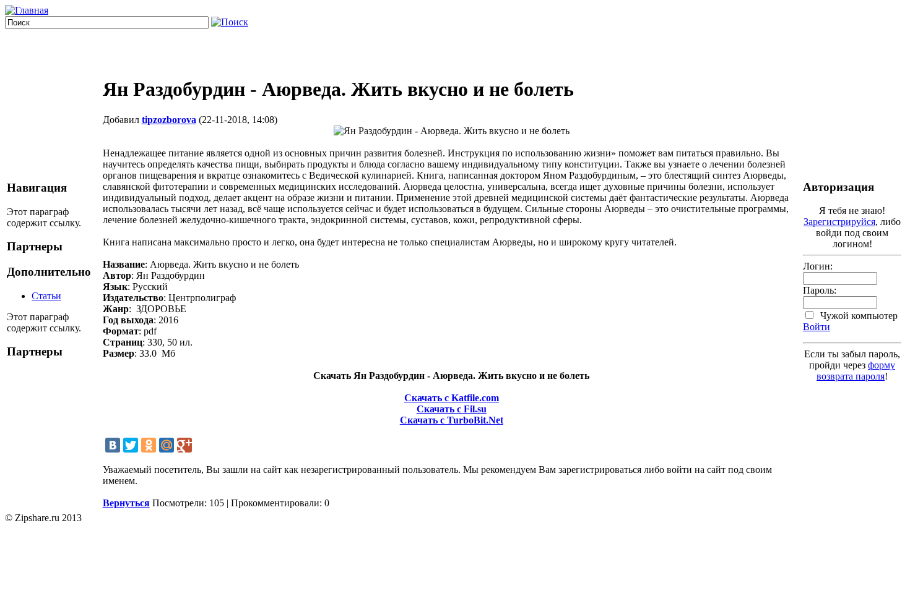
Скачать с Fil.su (452, 409)
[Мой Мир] (166, 445)
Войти (816, 326)
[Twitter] (130, 445)
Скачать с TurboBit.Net (451, 420)
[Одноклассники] (148, 445)
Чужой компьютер (858, 315)
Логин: (818, 266)
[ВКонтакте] (112, 445)
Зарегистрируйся (839, 221)
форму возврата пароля (856, 370)
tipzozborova (169, 119)
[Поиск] (229, 22)
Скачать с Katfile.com (451, 398)
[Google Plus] (184, 445)
